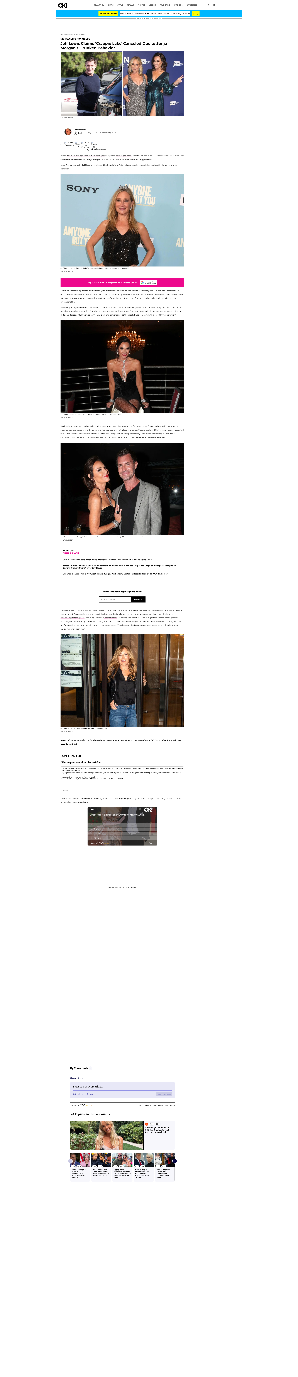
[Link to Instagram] (208, 5)
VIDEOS (152, 5)
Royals (130, 5)
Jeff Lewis (81, 34)
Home (63, 34)
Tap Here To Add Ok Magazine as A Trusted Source (112, 283)
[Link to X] (214, 5)
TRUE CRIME (165, 5)
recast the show (124, 156)
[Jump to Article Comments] (62, 143)
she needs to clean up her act (150, 437)
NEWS (110, 5)
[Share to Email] (94, 143)
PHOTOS (141, 5)
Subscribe (192, 5)
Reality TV (99, 5)
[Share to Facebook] (69, 143)
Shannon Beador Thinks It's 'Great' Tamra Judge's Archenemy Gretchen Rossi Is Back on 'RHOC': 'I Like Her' (115, 574)
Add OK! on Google (98, 149)
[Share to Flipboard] (85, 143)
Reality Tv (71, 34)
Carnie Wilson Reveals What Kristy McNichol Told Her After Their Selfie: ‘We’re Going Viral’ (107, 560)
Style (120, 5)
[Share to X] (77, 143)
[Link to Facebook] (202, 5)
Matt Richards (80, 130)
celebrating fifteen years (73, 618)
